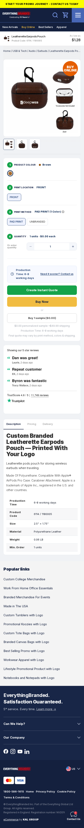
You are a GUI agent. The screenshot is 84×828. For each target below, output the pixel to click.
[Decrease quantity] (30, 246)
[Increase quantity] (73, 246)
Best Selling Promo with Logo (24, 651)
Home (7, 50)
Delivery (48, 424)
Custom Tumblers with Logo (23, 615)
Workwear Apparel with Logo (23, 660)
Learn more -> (46, 709)
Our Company (14, 737)
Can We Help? (14, 724)
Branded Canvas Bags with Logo (26, 642)
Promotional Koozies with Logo (25, 624)
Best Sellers (46, 27)
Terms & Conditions (16, 797)
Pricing (31, 424)
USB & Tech (20, 50)
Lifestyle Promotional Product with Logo (31, 669)
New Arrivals (10, 27)
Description (13, 424)
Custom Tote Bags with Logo (23, 633)
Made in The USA (15, 606)
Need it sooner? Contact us (56, 273)
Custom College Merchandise (24, 579)
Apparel (61, 27)
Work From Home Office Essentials (28, 588)
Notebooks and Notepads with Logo (28, 678)
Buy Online (28, 27)
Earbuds (43, 50)
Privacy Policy (45, 791)
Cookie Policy (66, 791)
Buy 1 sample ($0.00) (42, 318)
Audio (32, 50)
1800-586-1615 (13, 791)
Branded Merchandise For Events (26, 597)
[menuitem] (10, 26)
